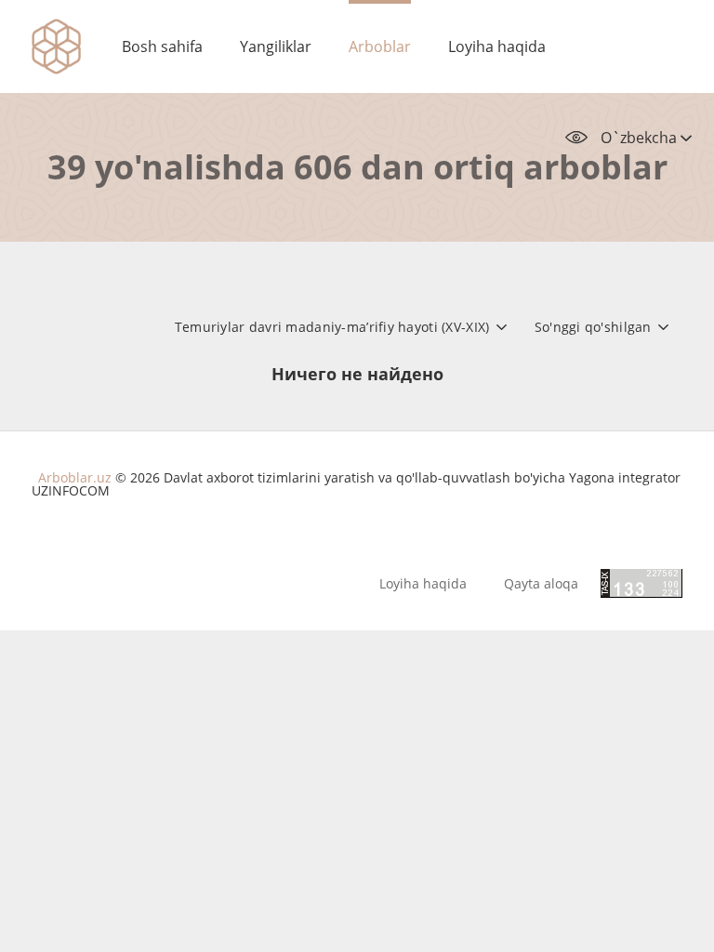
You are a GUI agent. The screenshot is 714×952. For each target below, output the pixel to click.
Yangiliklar (275, 46)
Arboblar (380, 46)
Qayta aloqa (541, 583)
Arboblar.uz (75, 477)
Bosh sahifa (162, 46)
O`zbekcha (641, 137)
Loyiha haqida (497, 46)
